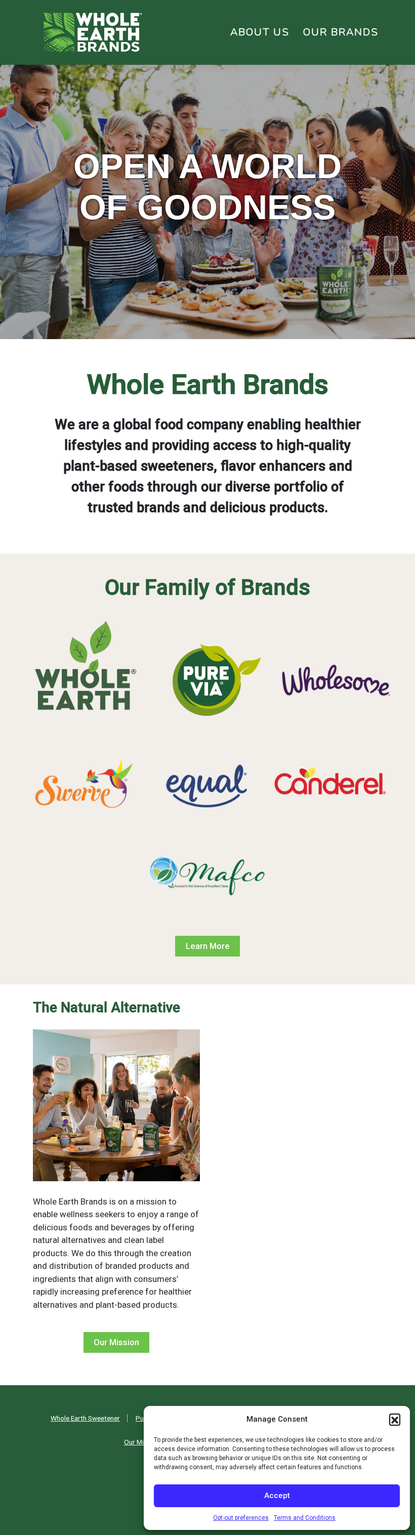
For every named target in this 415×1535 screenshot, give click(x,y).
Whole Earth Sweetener (85, 1418)
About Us (259, 32)
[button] (395, 1419)
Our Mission (116, 1342)
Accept (277, 1495)
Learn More (208, 946)
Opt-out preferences (241, 1517)
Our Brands (341, 32)
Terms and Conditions (305, 1517)
